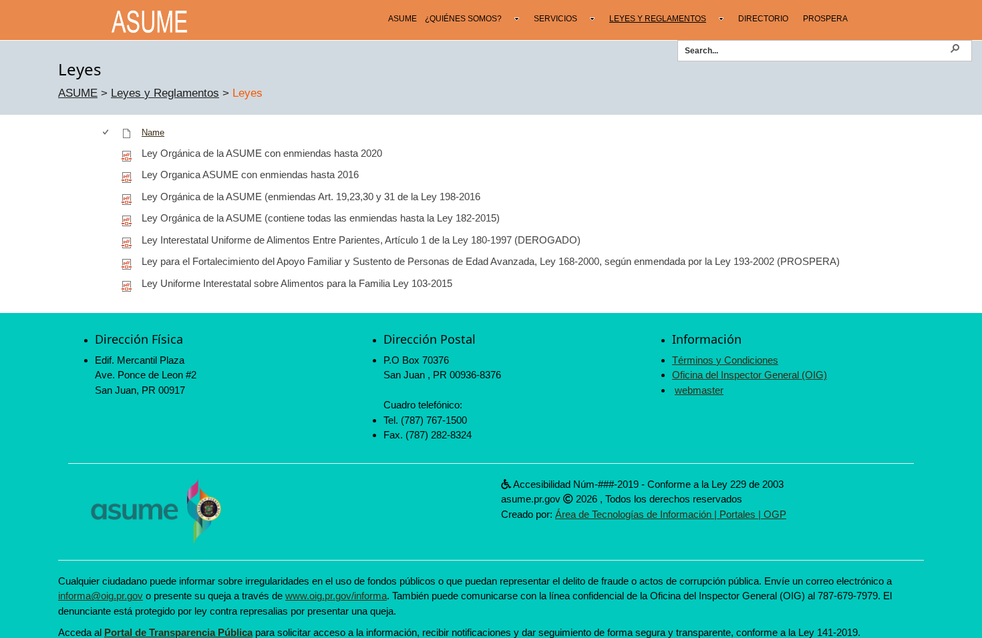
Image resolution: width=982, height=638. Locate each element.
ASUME (78, 93)
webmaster (699, 390)
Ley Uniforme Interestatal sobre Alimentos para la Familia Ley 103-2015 (297, 283)
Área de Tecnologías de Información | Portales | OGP (670, 514)
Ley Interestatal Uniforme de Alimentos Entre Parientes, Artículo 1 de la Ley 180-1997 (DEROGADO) (361, 240)
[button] (954, 47)
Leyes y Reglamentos (165, 93)
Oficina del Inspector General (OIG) (749, 374)
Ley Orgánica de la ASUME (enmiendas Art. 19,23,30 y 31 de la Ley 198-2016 (311, 196)
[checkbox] (106, 132)
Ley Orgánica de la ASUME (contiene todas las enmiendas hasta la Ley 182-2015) (321, 218)
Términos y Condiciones (725, 360)
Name (153, 132)
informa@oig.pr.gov (100, 595)
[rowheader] (108, 154)
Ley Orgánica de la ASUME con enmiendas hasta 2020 (262, 153)
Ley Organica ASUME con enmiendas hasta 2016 (250, 174)
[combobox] (817, 50)
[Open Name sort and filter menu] (146, 145)
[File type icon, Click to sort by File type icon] (127, 132)
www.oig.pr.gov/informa (336, 595)
